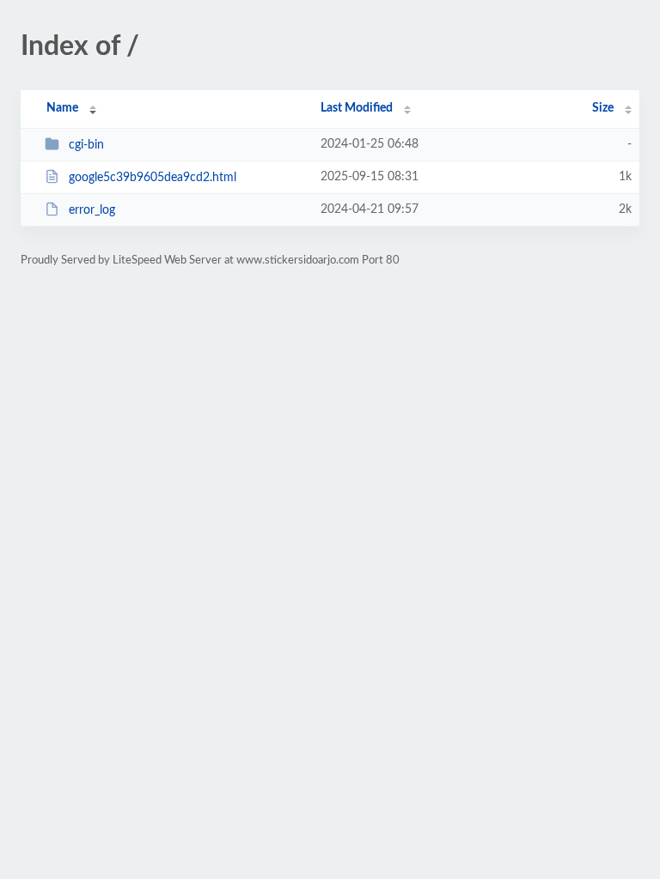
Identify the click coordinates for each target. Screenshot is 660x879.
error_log (92, 210)
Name (62, 108)
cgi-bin (86, 145)
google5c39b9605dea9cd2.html (152, 178)
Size (603, 108)
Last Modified (357, 108)
